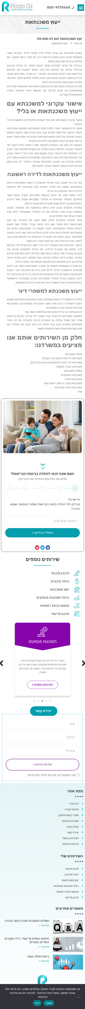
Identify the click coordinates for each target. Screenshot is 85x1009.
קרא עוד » (44, 925)
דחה (37, 1003)
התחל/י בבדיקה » (42, 533)
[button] (80, 7)
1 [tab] (50, 701)
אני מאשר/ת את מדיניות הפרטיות (52, 775)
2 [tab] (46, 701)
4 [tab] (39, 701)
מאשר (48, 1003)
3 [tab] (42, 701)
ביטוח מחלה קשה (38, 956)
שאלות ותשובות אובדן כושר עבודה (27, 921)
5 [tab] (35, 701)
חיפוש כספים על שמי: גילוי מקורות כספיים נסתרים (26, 940)
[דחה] (78, 996)
